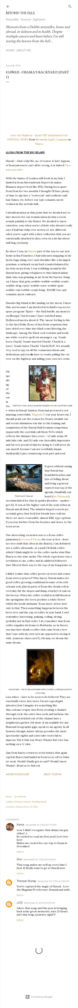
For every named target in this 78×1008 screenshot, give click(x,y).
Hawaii (32, 251)
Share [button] (9, 796)
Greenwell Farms (30, 539)
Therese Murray (26, 881)
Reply (20, 851)
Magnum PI (39, 414)
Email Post (20, 796)
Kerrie (20, 824)
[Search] (70, 5)
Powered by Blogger (42, 996)
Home (10, 50)
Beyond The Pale (20, 13)
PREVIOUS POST (19, 774)
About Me (24, 50)
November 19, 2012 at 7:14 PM (41, 824)
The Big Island (39, 801)
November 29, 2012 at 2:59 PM (53, 881)
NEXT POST (51, 774)
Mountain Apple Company (51, 139)
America (17, 801)
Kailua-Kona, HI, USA (27, 806)
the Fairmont (61, 496)
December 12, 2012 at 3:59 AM (39, 902)
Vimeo (39, 143)
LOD (20, 902)
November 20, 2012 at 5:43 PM (40, 859)
